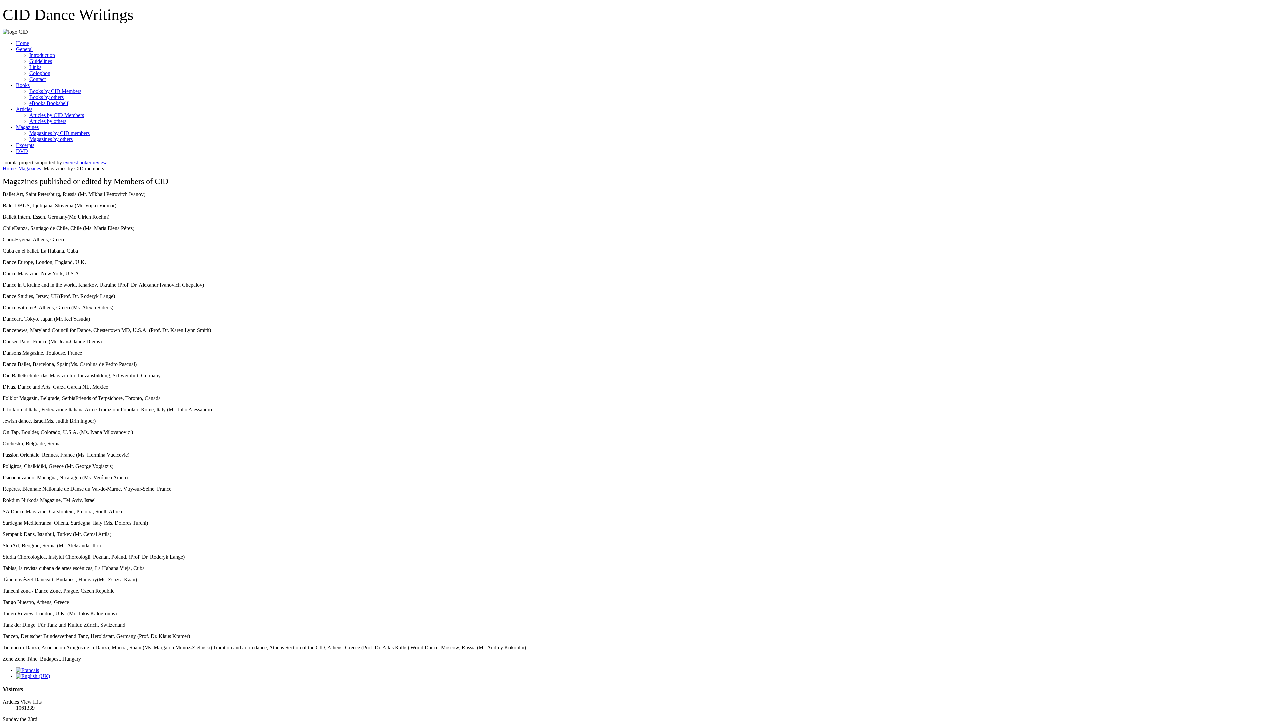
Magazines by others (51, 139)
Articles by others (47, 121)
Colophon (39, 73)
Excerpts (25, 145)
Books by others (46, 97)
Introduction (42, 55)
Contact (37, 79)
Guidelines (40, 61)
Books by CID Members (55, 91)
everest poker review (85, 162)
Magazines (27, 127)
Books (23, 85)
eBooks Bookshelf (48, 103)
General (24, 49)
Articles (24, 109)
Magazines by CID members (59, 133)
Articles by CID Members (56, 115)
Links (35, 67)
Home (22, 43)
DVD (22, 151)
